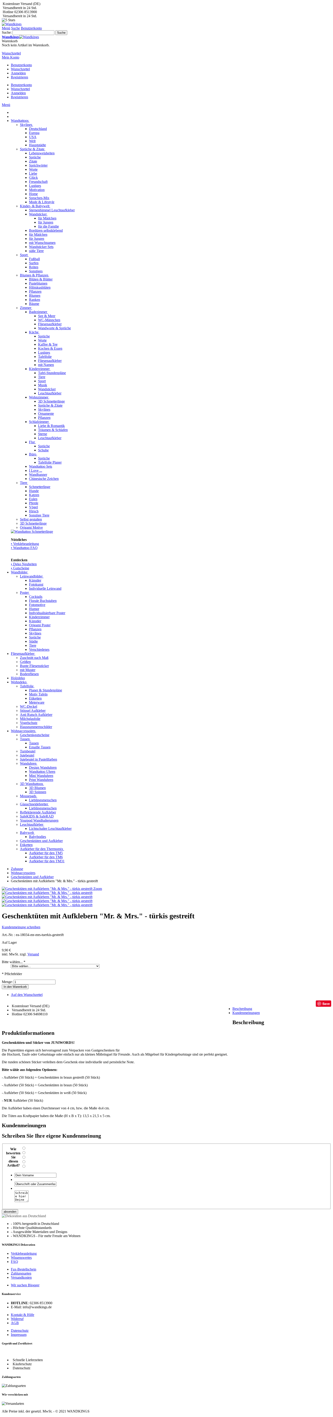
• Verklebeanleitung (25, 544)
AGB (15, 1323)
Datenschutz (20, 1330)
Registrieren (19, 77)
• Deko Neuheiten (24, 564)
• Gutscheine (20, 568)
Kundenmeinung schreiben (21, 927)
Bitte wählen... (13, 962)
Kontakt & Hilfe (22, 1315)
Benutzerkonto (21, 65)
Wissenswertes (21, 1257)
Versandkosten (21, 1277)
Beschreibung (242, 1009)
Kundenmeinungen (246, 1013)
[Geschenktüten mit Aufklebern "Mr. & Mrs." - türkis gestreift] (47, 893)
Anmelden (18, 73)
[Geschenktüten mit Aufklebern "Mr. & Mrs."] (47, 905)
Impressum (19, 1335)
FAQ (14, 1262)
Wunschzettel (20, 69)
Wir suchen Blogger (25, 1285)
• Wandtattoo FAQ (24, 548)
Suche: (7, 32)
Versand (33, 954)
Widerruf (17, 1319)
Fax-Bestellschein (23, 1269)
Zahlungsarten (21, 1273)
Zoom (97, 889)
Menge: (7, 982)
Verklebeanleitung (24, 1253)
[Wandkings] (12, 24)
